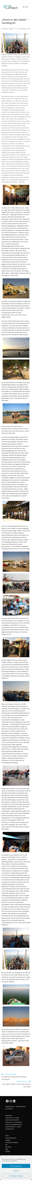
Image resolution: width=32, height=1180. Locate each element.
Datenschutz (9, 1122)
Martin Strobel (8, 29)
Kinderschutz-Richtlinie (12, 1120)
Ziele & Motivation (10, 1138)
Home (7, 1135)
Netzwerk (8, 1147)
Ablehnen (16, 1171)
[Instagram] (11, 1101)
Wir (6, 1144)
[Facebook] (7, 1101)
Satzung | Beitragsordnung (13, 1124)
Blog (6, 1149)
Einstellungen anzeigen (16, 1176)
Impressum (8, 1115)
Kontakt (7, 1151)
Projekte (7, 1140)
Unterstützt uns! (10, 1118)
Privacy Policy (18, 1122)
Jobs (17, 1118)
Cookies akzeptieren (16, 1166)
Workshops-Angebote (11, 1142)
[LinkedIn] (14, 1101)
